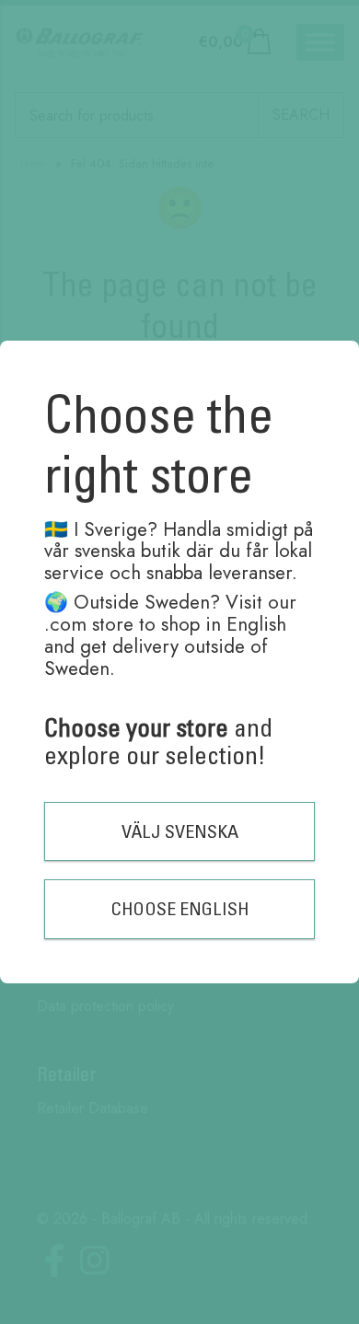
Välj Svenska (180, 830)
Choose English (180, 908)
